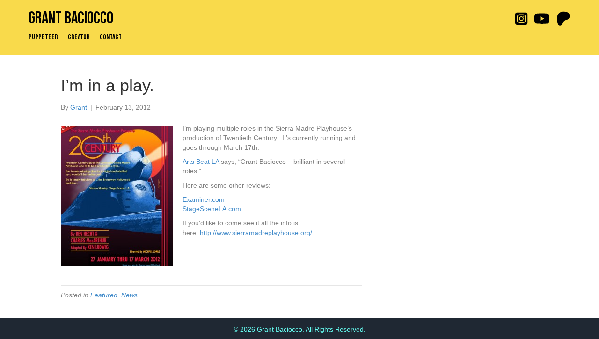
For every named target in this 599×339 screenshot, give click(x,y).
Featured (103, 295)
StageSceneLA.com (212, 209)
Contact (111, 37)
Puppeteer (43, 37)
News (129, 295)
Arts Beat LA (201, 161)
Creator (79, 37)
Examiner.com (204, 199)
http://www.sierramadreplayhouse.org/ (256, 232)
